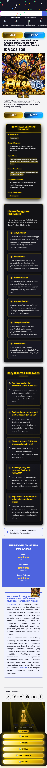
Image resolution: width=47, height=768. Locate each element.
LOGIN (13, 35)
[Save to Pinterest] (27, 697)
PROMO (25, 737)
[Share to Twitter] (8, 697)
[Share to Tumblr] (40, 697)
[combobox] (21, 13)
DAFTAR (34, 35)
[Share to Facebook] (15, 697)
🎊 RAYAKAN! (23, 731)
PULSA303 (11, 604)
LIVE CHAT (24, 761)
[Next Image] (43, 74)
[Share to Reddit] (34, 697)
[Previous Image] (4, 74)
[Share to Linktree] (21, 697)
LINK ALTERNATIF (25, 755)
